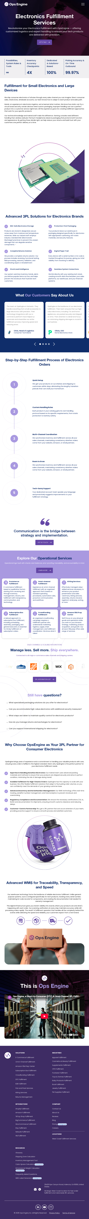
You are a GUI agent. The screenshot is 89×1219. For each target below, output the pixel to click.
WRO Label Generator (28, 1178)
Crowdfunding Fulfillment (44, 613)
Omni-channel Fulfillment (44, 582)
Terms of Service (68, 1213)
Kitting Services (73, 581)
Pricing (59, 1124)
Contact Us (56, 1109)
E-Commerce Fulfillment (25, 1057)
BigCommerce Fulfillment (25, 1120)
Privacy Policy (54, 1213)
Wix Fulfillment (21, 1136)
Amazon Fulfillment (23, 1112)
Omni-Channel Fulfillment (25, 1062)
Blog (54, 1120)
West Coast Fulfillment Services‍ (64, 1139)
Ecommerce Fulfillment (14, 582)
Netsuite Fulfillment (23, 1132)
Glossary (19, 1153)
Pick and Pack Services (24, 1088)
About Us (55, 1112)
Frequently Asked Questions (26, 1174)
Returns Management (24, 1097)
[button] (83, 4)
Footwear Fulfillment (60, 1073)
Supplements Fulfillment (61, 1065)
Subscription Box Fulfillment (16, 613)
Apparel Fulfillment (59, 1057)
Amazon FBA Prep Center (74, 613)
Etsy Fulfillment (21, 1128)
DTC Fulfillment (21, 1079)
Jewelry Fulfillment (59, 1088)
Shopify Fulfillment (22, 1109)
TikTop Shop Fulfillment (24, 1116)
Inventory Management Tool (26, 1160)
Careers (55, 1128)
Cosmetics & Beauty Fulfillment (64, 1061)
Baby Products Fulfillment (62, 1080)
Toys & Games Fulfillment (62, 1077)
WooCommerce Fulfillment (26, 1124)
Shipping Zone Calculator (25, 1156)
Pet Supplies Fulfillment (61, 1092)
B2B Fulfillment (21, 1084)
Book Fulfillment (58, 1084)
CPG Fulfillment (58, 1069)
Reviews (55, 1116)
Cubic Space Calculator (29, 1164)
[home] (16, 4)
